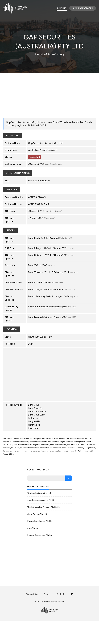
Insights (61, 8)
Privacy (47, 594)
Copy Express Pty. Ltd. (37, 514)
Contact (60, 594)
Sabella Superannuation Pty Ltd (41, 500)
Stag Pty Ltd (32, 528)
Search (68, 478)
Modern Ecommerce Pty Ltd (39, 535)
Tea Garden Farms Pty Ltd (39, 493)
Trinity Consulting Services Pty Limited (44, 507)
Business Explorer (82, 8)
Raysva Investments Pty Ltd (39, 521)
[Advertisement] (49, 92)
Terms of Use (32, 594)
